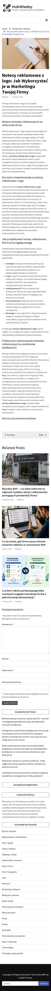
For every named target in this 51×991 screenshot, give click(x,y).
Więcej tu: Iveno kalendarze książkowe (19, 418)
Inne (4, 877)
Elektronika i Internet (12, 860)
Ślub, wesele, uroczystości (13, 936)
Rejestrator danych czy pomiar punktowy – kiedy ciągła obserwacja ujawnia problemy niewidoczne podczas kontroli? (24, 763)
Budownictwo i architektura (14, 837)
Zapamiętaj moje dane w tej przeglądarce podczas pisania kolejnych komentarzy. (25, 695)
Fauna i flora (7, 866)
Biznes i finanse (9, 831)
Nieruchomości (8, 912)
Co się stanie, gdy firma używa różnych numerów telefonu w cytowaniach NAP (24, 543)
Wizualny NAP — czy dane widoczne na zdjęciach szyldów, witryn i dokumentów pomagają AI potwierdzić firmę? (24, 492)
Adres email (8, 670)
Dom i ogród (7, 843)
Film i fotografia (9, 872)
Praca (4, 918)
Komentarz (8, 624)
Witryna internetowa (11, 682)
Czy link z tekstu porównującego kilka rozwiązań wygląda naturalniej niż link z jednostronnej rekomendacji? (24, 594)
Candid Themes (25, 977)
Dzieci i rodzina (8, 848)
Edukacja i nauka (9, 854)
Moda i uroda (7, 901)
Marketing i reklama (11, 889)
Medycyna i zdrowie (10, 895)
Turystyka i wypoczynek (12, 953)
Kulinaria (6, 883)
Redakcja (5, 97)
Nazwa (6, 658)
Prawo (5, 924)
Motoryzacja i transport (12, 906)
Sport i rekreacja (9, 941)
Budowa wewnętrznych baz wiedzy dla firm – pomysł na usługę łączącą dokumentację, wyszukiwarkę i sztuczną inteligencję (25, 721)
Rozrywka (6, 930)
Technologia (7, 947)
